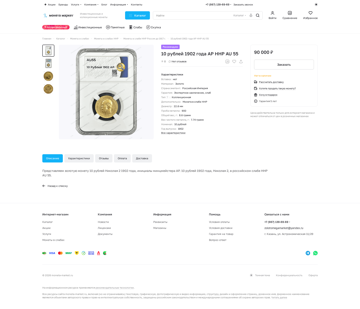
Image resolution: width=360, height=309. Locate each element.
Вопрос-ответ (217, 239)
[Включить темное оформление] (316, 4)
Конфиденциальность (289, 275)
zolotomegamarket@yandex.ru (283, 227)
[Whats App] (315, 253)
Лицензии (104, 227)
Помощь (214, 214)
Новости (103, 221)
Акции (46, 227)
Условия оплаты (219, 221)
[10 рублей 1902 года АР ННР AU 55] (106, 92)
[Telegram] (308, 253)
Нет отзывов (179, 61)
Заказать (284, 64)
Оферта (313, 275)
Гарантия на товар (221, 233)
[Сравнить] (227, 61)
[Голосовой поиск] (251, 15)
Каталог (47, 221)
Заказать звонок (243, 4)
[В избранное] (234, 61)
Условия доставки (220, 227)
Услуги (46, 233)
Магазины (159, 227)
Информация (162, 214)
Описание (52, 158)
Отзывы (104, 158)
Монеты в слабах (53, 239)
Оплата (122, 158)
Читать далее (279, 297)
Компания (105, 214)
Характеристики (79, 158)
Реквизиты (160, 221)
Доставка (142, 158)
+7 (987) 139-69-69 (217, 4)
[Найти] (258, 15)
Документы (105, 233)
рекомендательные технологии (115, 287)
